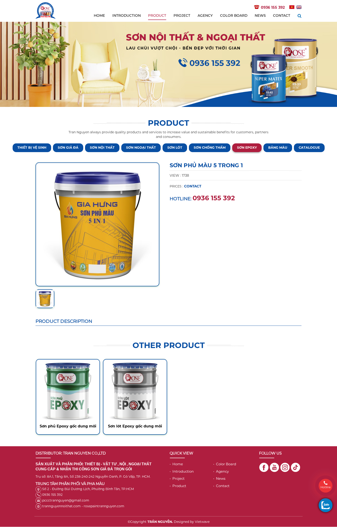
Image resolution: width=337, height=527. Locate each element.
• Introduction (182, 471)
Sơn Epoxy (247, 147)
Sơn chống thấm (210, 147)
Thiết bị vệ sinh (31, 147)
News (260, 15)
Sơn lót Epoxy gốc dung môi (135, 426)
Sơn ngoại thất (141, 147)
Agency (205, 15)
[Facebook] (264, 467)
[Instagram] (285, 467)
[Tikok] (295, 467)
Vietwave (202, 522)
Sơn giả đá (68, 147)
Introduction (126, 15)
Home (99, 15)
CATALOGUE (309, 147)
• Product (178, 486)
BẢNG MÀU (277, 147)
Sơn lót (174, 147)
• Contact (221, 486)
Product (157, 15)
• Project (177, 478)
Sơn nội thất (102, 147)
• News (219, 478)
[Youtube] (274, 467)
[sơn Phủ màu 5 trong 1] (97, 224)
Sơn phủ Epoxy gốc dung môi (68, 426)
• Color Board (224, 464)
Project (182, 15)
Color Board (233, 15)
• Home (176, 464)
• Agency (221, 471)
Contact (281, 15)
